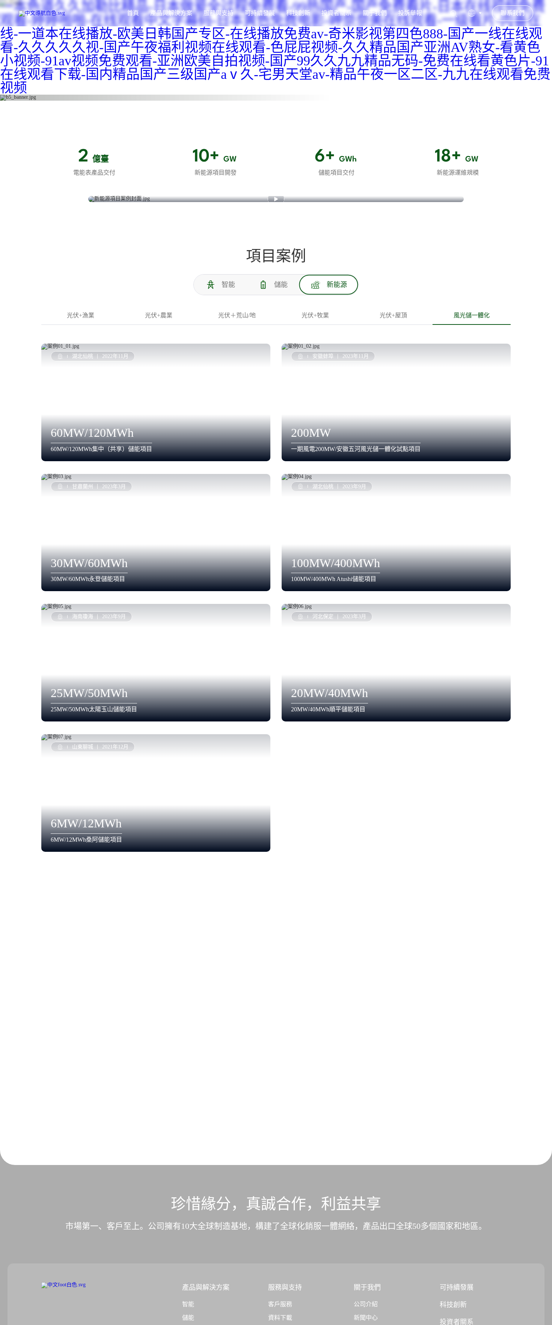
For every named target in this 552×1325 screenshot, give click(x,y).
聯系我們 (513, 13)
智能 (188, 1304)
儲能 (188, 1317)
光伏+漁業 (80, 315)
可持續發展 (260, 13)
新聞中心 (366, 1317)
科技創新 (298, 13)
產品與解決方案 (171, 13)
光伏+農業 (158, 315)
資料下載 (280, 1317)
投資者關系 (336, 13)
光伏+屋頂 (393, 315)
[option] (276, 98)
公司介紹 (366, 1304)
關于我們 (375, 13)
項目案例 (114, 90)
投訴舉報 (410, 13)
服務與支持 (219, 13)
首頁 (133, 13)
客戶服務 (280, 1304)
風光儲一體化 (171, 90)
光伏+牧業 (315, 315)
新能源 (140, 90)
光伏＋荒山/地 (237, 315)
